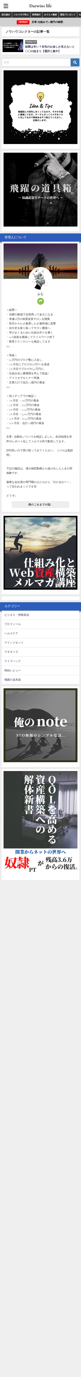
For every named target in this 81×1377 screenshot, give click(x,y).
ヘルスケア (11, 633)
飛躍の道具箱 (12, 679)
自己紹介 (6, 14)
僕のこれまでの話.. (40, 504)
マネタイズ (11, 652)
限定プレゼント (67, 14)
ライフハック (12, 661)
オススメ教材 (50, 14)
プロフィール (12, 624)
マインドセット (14, 642)
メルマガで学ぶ (21, 14)
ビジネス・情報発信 (16, 615)
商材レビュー (12, 670)
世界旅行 (36, 14)
